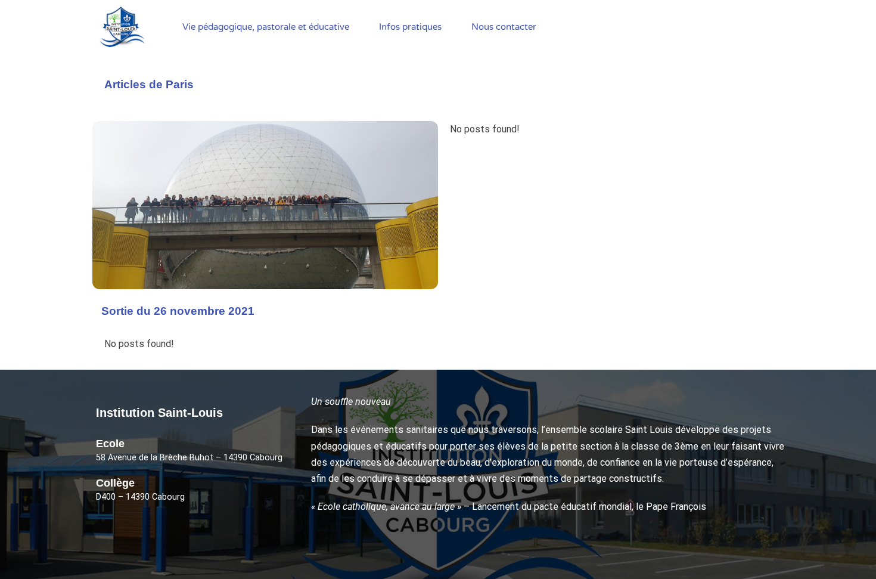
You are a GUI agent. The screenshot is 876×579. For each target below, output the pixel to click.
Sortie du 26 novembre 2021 (177, 311)
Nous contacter (503, 26)
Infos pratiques (410, 26)
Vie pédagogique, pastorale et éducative (265, 26)
